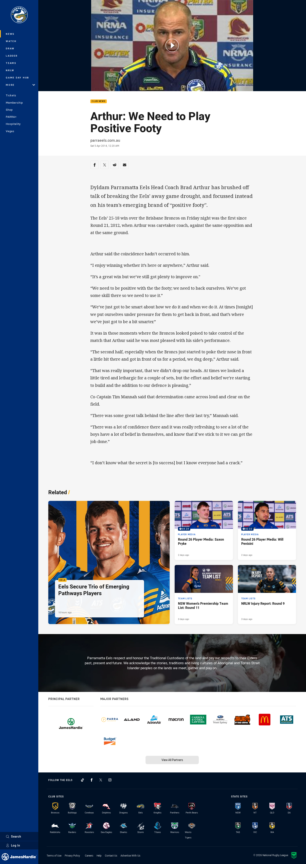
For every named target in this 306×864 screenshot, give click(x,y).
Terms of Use (54, 855)
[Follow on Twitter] (100, 780)
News (10, 33)
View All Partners (172, 760)
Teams (11, 63)
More (10, 84)
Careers (89, 855)
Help (99, 855)
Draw (10, 48)
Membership (14, 102)
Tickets (11, 95)
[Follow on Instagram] (110, 780)
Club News (98, 101)
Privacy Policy (72, 855)
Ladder (12, 55)
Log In (15, 845)
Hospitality (13, 124)
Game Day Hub (17, 77)
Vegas (10, 131)
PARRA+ (11, 117)
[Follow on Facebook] (91, 780)
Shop (9, 110)
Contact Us (111, 855)
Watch (11, 41)
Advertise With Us (130, 855)
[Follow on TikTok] (82, 780)
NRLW (10, 70)
